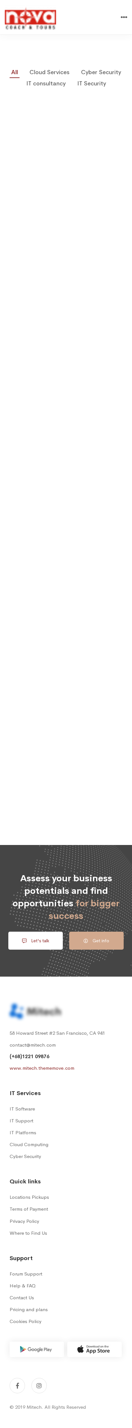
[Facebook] (17, 1385)
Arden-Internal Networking (66, 324)
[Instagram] (39, 1385)
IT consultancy (46, 83)
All (14, 72)
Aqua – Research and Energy (66, 562)
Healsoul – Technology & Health (66, 800)
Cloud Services (49, 72)
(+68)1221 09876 (29, 1056)
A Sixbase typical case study (66, 681)
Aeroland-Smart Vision (66, 206)
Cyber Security (101, 72)
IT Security (91, 83)
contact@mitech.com (33, 1045)
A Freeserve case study (66, 444)
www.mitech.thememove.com (42, 1068)
